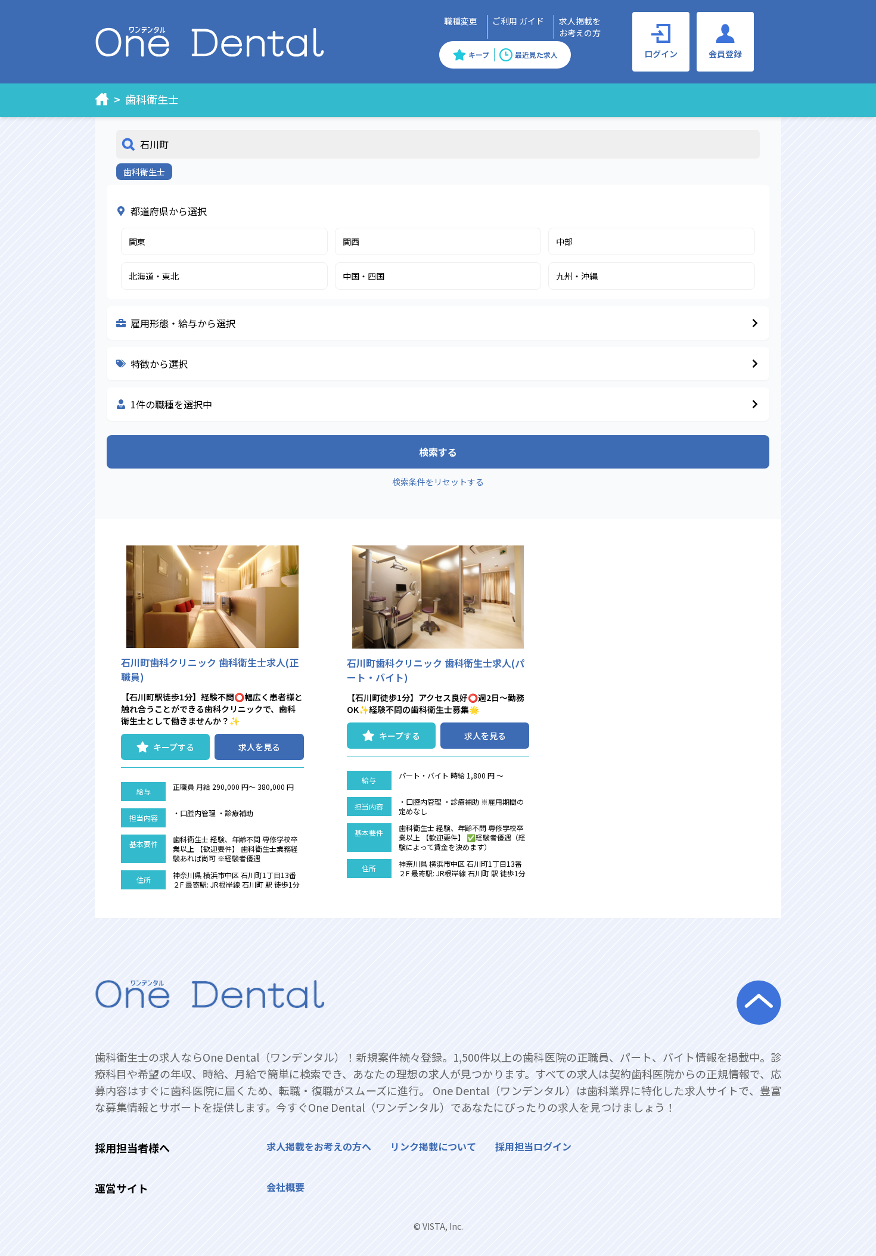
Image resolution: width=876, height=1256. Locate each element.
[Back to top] (853, 1233)
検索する (438, 452)
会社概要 (285, 1187)
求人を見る (259, 747)
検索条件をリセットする (438, 482)
